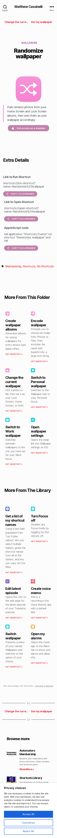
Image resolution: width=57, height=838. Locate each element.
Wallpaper (29, 42)
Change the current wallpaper (14, 381)
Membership (13, 266)
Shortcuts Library (30, 778)
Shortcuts (29, 266)
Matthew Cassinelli (28, 6)
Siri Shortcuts (45, 266)
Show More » (26, 769)
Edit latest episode (13, 591)
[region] (28, 810)
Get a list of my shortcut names (14, 520)
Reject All (28, 831)
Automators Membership (27, 752)
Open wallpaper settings (38, 431)
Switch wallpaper (13, 636)
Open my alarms (38, 636)
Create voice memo (41, 591)
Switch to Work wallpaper (13, 431)
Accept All (29, 814)
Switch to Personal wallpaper (38, 381)
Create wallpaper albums (13, 325)
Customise (28, 822)
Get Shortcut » (13, 354)
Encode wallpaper (38, 323)
